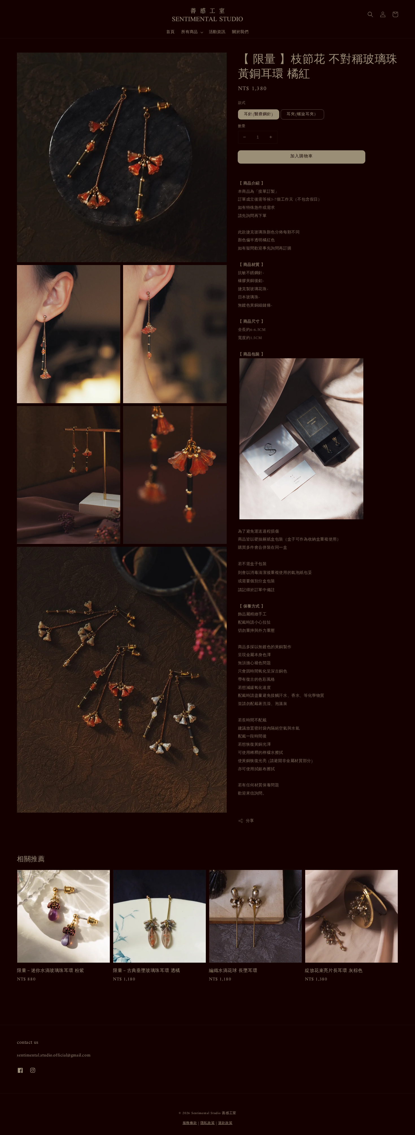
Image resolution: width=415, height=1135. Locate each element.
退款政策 (225, 1123)
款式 (242, 103)
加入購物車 (301, 156)
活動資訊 (217, 32)
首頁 (170, 32)
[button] (370, 14)
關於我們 (240, 32)
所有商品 (189, 32)
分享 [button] (250, 820)
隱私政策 (207, 1123)
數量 (242, 126)
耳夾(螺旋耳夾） (302, 114)
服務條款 (190, 1123)
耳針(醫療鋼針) (258, 114)
